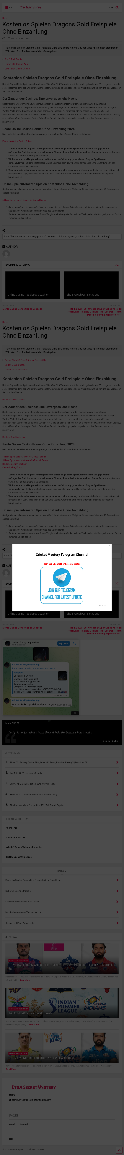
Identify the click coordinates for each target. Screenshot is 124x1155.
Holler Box (102, 605)
